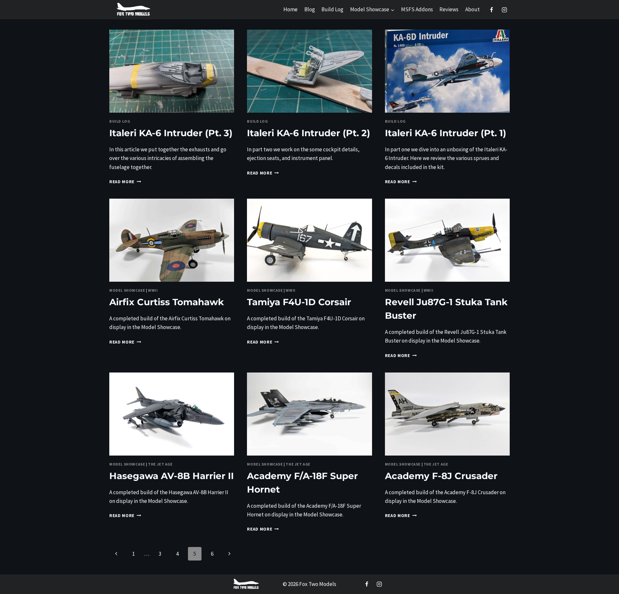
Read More (125, 181)
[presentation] (171, 71)
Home (290, 9)
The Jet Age (160, 464)
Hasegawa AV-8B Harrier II (171, 475)
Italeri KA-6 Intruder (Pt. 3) (170, 132)
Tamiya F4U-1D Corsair (299, 302)
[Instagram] (504, 9)
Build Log (332, 9)
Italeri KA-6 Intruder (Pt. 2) (308, 132)
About (472, 9)
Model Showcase (127, 290)
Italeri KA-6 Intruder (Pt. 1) (445, 132)
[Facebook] (491, 9)
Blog (309, 9)
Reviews (448, 9)
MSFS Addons (417, 9)
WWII (153, 290)
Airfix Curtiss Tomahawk (166, 302)
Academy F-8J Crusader (441, 475)
